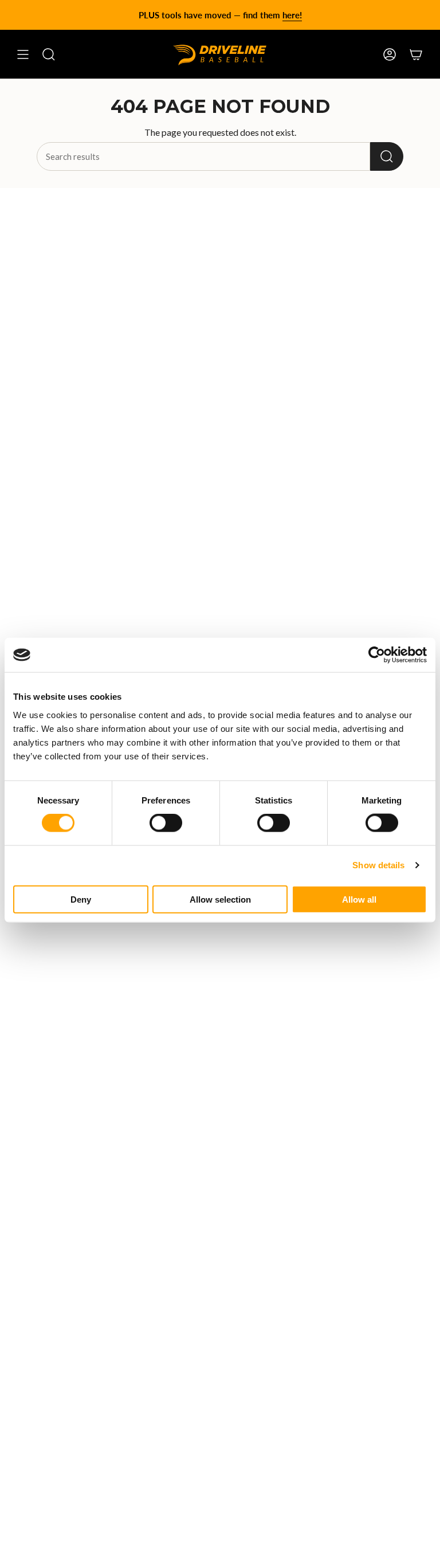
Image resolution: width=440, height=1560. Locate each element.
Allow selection (220, 899)
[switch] (166, 823)
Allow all (359, 899)
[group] (220, 15)
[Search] (386, 156)
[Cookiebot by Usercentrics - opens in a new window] (377, 655)
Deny (80, 899)
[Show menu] (22, 54)
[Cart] (416, 54)
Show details (378, 865)
